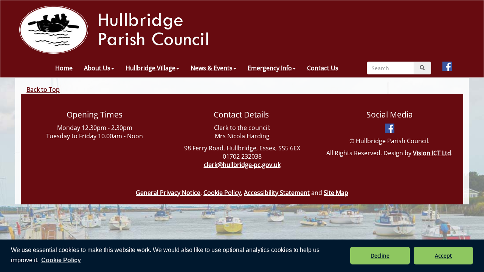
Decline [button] (380, 255)
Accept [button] (443, 255)
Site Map (336, 193)
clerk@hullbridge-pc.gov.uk (242, 165)
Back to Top (43, 89)
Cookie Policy (222, 193)
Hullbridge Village (150, 68)
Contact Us (322, 68)
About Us (97, 68)
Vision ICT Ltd (432, 153)
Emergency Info (270, 68)
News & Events (212, 68)
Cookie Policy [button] (61, 260)
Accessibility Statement (277, 193)
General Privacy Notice (168, 193)
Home (64, 68)
